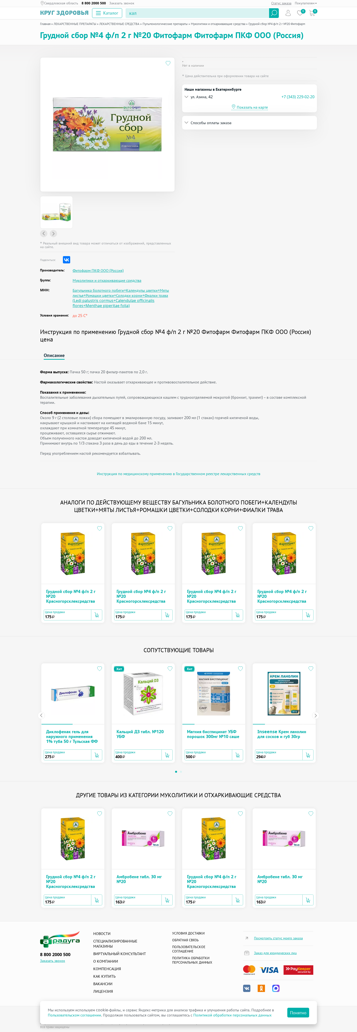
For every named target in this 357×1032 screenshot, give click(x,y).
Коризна (312, 13)
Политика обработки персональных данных (192, 960)
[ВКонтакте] (66, 259)
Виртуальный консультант (119, 953)
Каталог (110, 13)
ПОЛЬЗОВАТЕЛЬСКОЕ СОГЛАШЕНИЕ (188, 948)
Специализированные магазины (115, 943)
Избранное (300, 13)
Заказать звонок (121, 3)
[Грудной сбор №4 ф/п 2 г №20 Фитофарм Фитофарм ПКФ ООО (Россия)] (56, 212)
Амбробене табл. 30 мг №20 (139, 879)
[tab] (249, 97)
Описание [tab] (54, 355)
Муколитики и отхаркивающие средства (107, 280)
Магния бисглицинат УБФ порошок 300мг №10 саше (213, 734)
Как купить (104, 976)
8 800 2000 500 (94, 3)
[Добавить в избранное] (168, 64)
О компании (105, 961)
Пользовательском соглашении (74, 1015)
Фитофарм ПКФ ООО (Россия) (98, 270)
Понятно (298, 1013)
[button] (233, 96)
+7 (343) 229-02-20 (297, 96)
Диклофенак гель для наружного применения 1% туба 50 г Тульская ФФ (72, 736)
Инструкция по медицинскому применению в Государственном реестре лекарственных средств (178, 473)
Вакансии (102, 983)
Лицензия (103, 991)
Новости (101, 933)
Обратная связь (185, 940)
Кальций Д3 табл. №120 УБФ (140, 734)
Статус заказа (281, 3)
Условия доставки (188, 933)
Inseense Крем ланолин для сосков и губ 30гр (281, 734)
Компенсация (107, 968)
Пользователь (288, 13)
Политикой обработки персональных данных (232, 1015)
